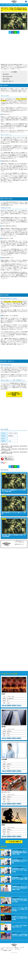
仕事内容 (14, 705)
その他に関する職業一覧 (15, 841)
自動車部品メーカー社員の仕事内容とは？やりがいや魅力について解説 (19, 935)
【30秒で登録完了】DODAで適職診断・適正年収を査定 (14, 394)
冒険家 (3, 824)
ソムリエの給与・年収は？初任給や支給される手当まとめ (19, 926)
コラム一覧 (22, 947)
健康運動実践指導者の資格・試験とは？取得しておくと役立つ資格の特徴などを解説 (19, 900)
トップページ (3, 947)
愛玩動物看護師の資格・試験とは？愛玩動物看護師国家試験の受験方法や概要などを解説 (19, 852)
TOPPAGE (3, 4)
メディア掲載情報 (4, 950)
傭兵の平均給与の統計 (7, 76)
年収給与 (14, 738)
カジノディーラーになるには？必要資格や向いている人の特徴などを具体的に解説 (19, 909)
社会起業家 (4, 759)
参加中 (10, 950)
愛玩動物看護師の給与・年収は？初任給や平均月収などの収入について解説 (19, 861)
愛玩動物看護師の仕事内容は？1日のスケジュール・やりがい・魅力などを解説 (19, 870)
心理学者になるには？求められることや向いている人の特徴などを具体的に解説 (19, 918)
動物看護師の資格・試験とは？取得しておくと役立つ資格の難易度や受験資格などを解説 (19, 888)
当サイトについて (10, 947)
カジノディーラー (6, 792)
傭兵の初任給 (6, 74)
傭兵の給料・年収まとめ (8, 81)
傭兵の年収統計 (6, 78)
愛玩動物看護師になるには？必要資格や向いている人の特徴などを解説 (19, 878)
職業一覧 (16, 947)
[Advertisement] (14, 49)
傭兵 (7, 4)
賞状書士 (4, 726)
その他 (9, 441)
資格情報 (9, 705)
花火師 (3, 694)
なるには (4, 705)
